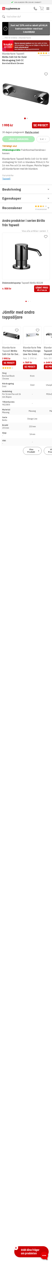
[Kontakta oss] (35, 8)
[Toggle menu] (48, 9)
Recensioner (24, 208)
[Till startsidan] (11, 8)
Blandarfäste (25, 38)
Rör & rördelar (11, 38)
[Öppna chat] (44, 1256)
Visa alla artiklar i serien (34, 231)
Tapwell (6, 178)
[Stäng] (16, 1248)
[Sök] (3, 16)
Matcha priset (32, 132)
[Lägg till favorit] (46, 74)
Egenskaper (11, 198)
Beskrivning (11, 189)
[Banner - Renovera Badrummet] (26, 45)
